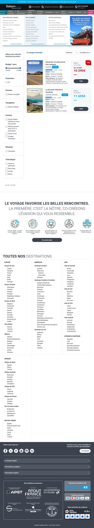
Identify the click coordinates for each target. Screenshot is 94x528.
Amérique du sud (40, 330)
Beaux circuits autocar (32, 36)
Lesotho (9, 379)
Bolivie (39, 334)
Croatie (9, 343)
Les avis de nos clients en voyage (56, 37)
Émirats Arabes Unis (13, 426)
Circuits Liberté (30, 25)
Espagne (10, 271)
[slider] (6, 68)
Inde (68, 294)
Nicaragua (40, 314)
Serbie (9, 350)
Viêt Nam (70, 286)
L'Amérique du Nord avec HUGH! (58, 27)
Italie (8, 277)
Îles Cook (70, 343)
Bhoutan (70, 292)
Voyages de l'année (31, 32)
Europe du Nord (10, 301)
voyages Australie (35, 52)
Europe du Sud (7, 34)
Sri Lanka (70, 300)
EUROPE (7, 262)
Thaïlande (70, 284)
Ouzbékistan (71, 329)
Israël (9, 428)
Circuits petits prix (31, 27)
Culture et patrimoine (11, 165)
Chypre (9, 268)
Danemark (10, 306)
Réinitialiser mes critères (13, 56)
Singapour (70, 282)
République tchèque (13, 296)
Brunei (69, 268)
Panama (40, 316)
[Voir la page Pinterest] (16, 451)
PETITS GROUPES (11, 12)
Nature (10, 174)
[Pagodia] (81, 30)
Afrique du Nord (10, 362)
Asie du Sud (68, 289)
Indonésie (70, 273)
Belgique (10, 304)
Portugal (10, 282)
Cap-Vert (10, 399)
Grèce (9, 275)
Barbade (40, 289)
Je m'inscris (85, 451)
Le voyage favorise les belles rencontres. (47, 208)
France (9, 273)
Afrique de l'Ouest (10, 396)
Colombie (40, 341)
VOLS (56, 12)
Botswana (10, 375)
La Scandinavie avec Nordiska (58, 25)
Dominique (40, 296)
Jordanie (10, 430)
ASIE (66, 262)
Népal (69, 298)
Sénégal (9, 403)
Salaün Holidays (13, 107)
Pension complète (13, 94)
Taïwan (69, 315)
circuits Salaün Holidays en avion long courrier (13, 121)
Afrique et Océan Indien (10, 20)
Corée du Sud (71, 308)
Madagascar (11, 413)
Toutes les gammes (37, 44)
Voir (81, 81)
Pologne (9, 294)
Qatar (9, 434)
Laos (68, 275)
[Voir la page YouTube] (21, 451)
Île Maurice (10, 409)
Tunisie (9, 369)
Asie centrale (68, 317)
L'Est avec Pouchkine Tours (57, 29)
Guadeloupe (41, 303)
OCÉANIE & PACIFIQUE (72, 336)
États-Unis (40, 271)
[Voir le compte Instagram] (27, 451)
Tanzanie (10, 393)
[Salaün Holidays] (13, 7)
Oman (9, 432)
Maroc (9, 367)
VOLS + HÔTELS (63, 12)
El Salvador (40, 298)
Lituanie (9, 331)
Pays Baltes (8, 324)
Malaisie (70, 277)
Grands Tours (30, 34)
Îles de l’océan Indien (12, 406)
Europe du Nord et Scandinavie (12, 36)
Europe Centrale (7, 29)
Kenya (9, 389)
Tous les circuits (15, 44)
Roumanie (10, 348)
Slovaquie (10, 298)
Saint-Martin (41, 322)
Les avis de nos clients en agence (56, 33)
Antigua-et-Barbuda (43, 283)
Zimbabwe (10, 384)
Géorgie (69, 322)
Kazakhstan (71, 325)
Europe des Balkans (9, 32)
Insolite (10, 171)
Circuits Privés (30, 20)
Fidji (68, 341)
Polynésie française (73, 350)
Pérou (39, 345)
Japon (69, 310)
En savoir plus (47, 240)
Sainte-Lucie (41, 327)
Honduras (40, 307)
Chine (69, 306)
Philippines (70, 279)
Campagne (11, 151)
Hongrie (9, 292)
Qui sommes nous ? (60, 44)
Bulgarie (9, 341)
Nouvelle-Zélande (72, 348)
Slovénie (10, 352)
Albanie (9, 337)
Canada (39, 268)
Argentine (40, 332)
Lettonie (9, 329)
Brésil (39, 337)
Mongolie (70, 312)
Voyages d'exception (32, 38)
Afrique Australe (10, 372)
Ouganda (10, 391)
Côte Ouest (41, 275)
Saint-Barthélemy (42, 320)
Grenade (40, 300)
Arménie (69, 320)
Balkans (7, 334)
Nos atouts (52, 20)
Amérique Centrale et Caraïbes (45, 280)
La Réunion (11, 411)
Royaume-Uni (11, 319)
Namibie (10, 381)
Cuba (38, 294)
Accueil (7, 185)
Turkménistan (71, 331)
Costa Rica (40, 292)
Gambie (9, 401)
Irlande (9, 310)
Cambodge (70, 271)
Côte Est (41, 273)
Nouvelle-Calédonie (73, 346)
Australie (70, 339)
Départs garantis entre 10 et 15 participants (13, 129)
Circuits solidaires (31, 41)
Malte (9, 279)
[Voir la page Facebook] (5, 451)
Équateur (40, 343)
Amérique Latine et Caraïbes (11, 25)
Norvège (9, 315)
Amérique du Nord (8, 23)
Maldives (70, 296)
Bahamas (40, 287)
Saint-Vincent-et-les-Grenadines (47, 325)
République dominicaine (45, 318)
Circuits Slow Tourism (32, 29)
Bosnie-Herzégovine (13, 339)
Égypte (9, 365)
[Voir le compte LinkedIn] (32, 451)
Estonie (9, 327)
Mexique (40, 277)
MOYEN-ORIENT (10, 420)
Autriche (9, 289)
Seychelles (10, 416)
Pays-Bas (10, 317)
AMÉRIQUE (38, 262)
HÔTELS (71, 12)
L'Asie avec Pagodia (54, 23)
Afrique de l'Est (10, 386)
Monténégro (11, 345)
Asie (4, 27)
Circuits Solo (29, 23)
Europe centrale (10, 284)
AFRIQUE (7, 359)
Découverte (11, 168)
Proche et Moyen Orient (10, 38)
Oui (9, 82)
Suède (9, 321)
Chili (38, 339)
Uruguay (40, 348)
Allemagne (10, 287)
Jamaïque (40, 309)
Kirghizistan (71, 327)
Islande (9, 312)
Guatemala (40, 305)
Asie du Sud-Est (69, 266)
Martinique (40, 311)
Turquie (9, 437)
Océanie (5, 41)
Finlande (10, 308)
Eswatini (10, 377)
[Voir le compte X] (11, 451)
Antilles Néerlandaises (44, 285)
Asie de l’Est (68, 303)
